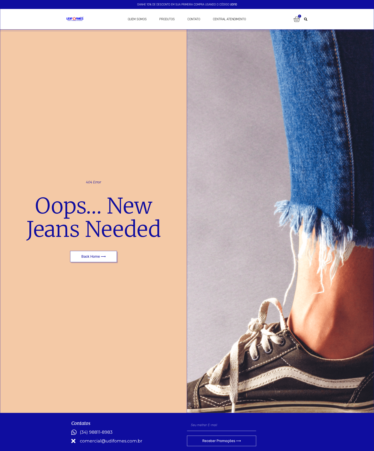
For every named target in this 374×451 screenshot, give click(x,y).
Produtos (167, 19)
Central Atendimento (229, 19)
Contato (193, 19)
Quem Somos (137, 19)
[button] (306, 19)
